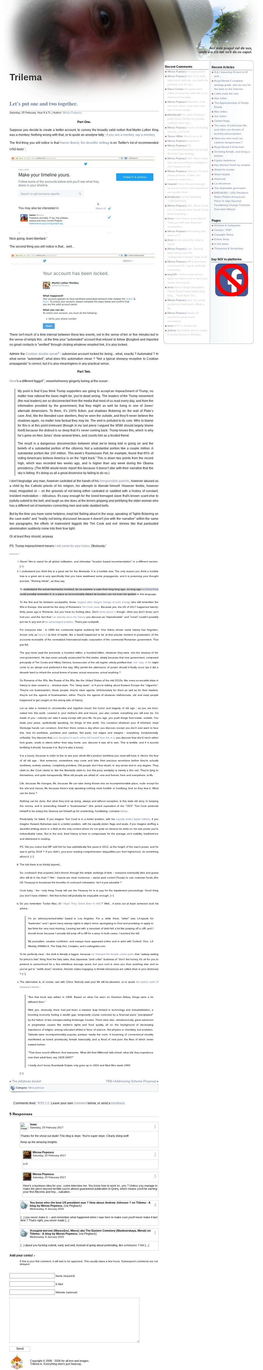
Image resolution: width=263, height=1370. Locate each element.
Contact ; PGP (222, 230)
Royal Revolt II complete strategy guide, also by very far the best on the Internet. (232, 84)
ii (46, 237)
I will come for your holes (72, 546)
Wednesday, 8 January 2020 (47, 1208)
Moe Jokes (220, 111)
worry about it (107, 611)
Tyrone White (175, 136)
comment (80, 1103)
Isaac (33, 1124)
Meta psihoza (36, 1087)
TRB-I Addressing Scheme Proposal (131, 1081)
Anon (170, 218)
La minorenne (222, 183)
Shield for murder (224, 169)
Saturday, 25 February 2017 (46, 1127)
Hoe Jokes (220, 98)
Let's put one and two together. (44, 103)
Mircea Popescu (72, 112)
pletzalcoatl (174, 114)
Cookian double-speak (42, 354)
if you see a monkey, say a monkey (130, 135)
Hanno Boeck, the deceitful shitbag (84, 143)
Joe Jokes (220, 116)
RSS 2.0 (43, 1103)
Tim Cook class (90, 607)
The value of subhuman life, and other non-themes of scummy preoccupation (230, 129)
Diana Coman (175, 89)
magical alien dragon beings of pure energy (103, 602)
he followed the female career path (112, 954)
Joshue (171, 330)
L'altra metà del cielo (226, 93)
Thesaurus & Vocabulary (228, 248)
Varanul (42, 634)
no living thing (150, 589)
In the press (221, 243)
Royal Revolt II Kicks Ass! (229, 147)
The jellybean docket (26, 1081)
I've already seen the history (69, 617)
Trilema (26, 77)
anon (170, 287)
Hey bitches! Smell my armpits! (232, 165)
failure (124, 811)
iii (58, 352)
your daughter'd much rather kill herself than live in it (84, 737)
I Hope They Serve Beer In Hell (81, 903)
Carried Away (222, 120)
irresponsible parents (114, 481)
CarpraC (172, 184)
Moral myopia (222, 174)
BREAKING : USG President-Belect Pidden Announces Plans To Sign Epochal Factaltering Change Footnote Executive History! (232, 201)
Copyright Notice (224, 234)
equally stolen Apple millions (133, 819)
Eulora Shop (221, 239)
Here (13, 381)
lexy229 (172, 274)
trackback (118, 1103)
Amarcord (220, 178)
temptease (173, 196)
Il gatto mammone (225, 160)
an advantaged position (59, 621)
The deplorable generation (230, 188)
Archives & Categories (227, 225)
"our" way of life (142, 662)
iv (43, 380)
